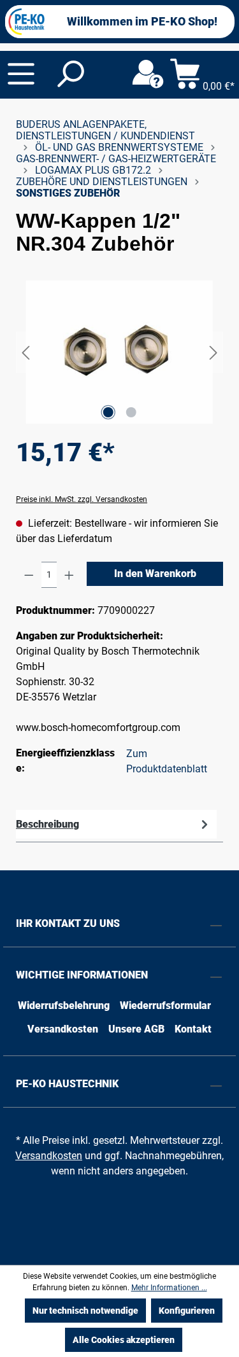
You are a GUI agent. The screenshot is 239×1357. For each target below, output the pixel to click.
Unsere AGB (136, 1029)
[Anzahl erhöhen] (69, 575)
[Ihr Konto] (147, 74)
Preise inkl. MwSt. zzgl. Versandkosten (81, 499)
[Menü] (21, 74)
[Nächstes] (213, 352)
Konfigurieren (187, 1310)
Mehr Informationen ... (169, 1287)
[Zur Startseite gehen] (26, 21)
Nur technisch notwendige (85, 1310)
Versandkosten (62, 1029)
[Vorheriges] (25, 352)
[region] (119, 352)
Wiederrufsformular (165, 1005)
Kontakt (193, 1029)
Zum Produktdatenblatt (166, 761)
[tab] (116, 824)
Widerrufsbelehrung (64, 1005)
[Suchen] (69, 74)
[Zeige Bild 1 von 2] (108, 412)
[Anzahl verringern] (29, 575)
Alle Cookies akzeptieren (124, 1340)
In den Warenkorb (155, 573)
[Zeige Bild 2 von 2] (131, 412)
